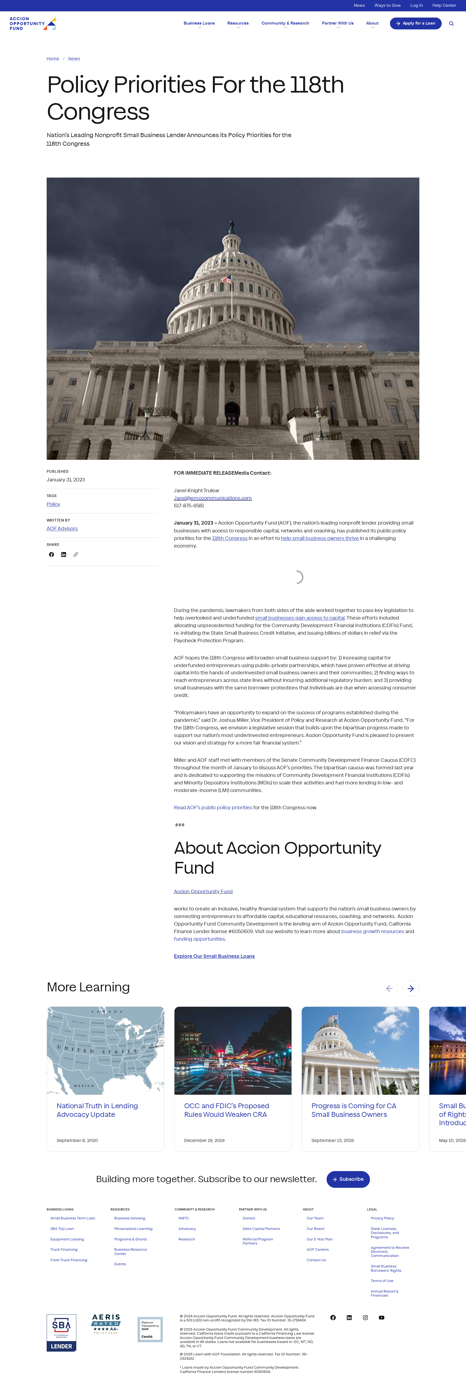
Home (53, 59)
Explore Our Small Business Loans (214, 957)
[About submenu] (372, 27)
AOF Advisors (62, 529)
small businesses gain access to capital (300, 618)
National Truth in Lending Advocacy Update (97, 1110)
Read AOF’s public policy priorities (213, 808)
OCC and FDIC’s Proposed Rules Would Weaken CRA (226, 1110)
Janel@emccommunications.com (213, 498)
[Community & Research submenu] (285, 27)
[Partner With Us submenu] (337, 27)
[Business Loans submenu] (199, 27)
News (74, 59)
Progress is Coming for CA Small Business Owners (353, 1110)
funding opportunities (199, 939)
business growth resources (372, 931)
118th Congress (230, 538)
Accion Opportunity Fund (203, 892)
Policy (53, 504)
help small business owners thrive (320, 538)
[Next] (411, 988)
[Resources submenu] (238, 27)
